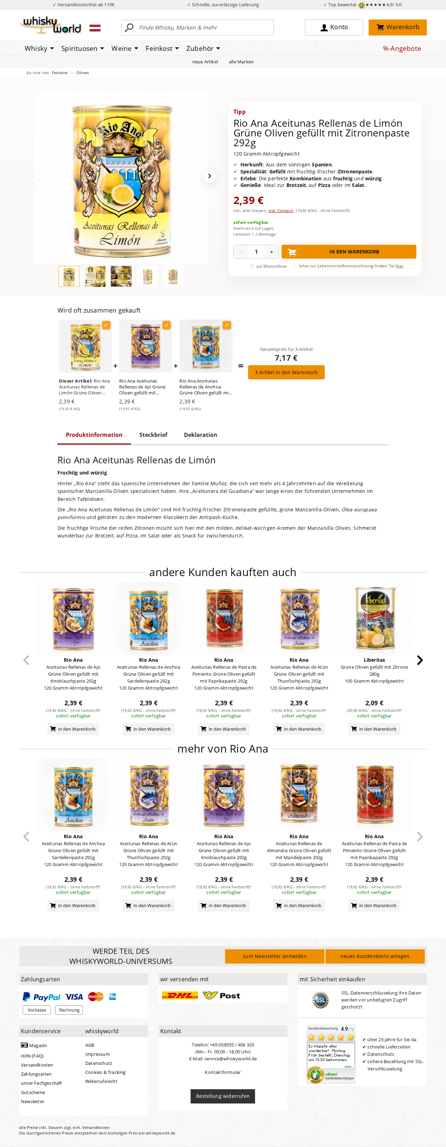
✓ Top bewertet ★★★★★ (362, 4)
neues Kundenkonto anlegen (374, 956)
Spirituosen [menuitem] (79, 48)
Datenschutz (98, 1063)
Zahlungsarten (36, 1074)
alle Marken (241, 61)
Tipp (239, 112)
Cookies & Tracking (105, 1072)
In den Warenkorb (354, 251)
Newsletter (32, 1101)
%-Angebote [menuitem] (402, 48)
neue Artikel (205, 61)
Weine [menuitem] (122, 48)
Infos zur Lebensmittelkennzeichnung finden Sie (351, 266)
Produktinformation (94, 435)
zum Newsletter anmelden (275, 956)
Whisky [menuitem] (36, 48)
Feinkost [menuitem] (159, 48)
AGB (89, 1045)
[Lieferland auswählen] (95, 28)
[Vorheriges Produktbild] (32, 176)
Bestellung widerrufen (223, 1096)
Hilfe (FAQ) (32, 1056)
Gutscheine (33, 1092)
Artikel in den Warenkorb (286, 372)
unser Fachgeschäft (41, 1083)
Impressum (97, 1054)
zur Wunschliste (271, 266)
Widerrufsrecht (101, 1081)
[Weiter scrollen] (420, 660)
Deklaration (200, 435)
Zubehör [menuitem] (200, 48)
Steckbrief (153, 435)
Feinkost (60, 72)
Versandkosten (37, 1065)
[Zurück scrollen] (26, 660)
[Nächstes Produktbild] (209, 176)
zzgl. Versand (281, 210)
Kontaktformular (223, 1072)
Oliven (83, 72)
